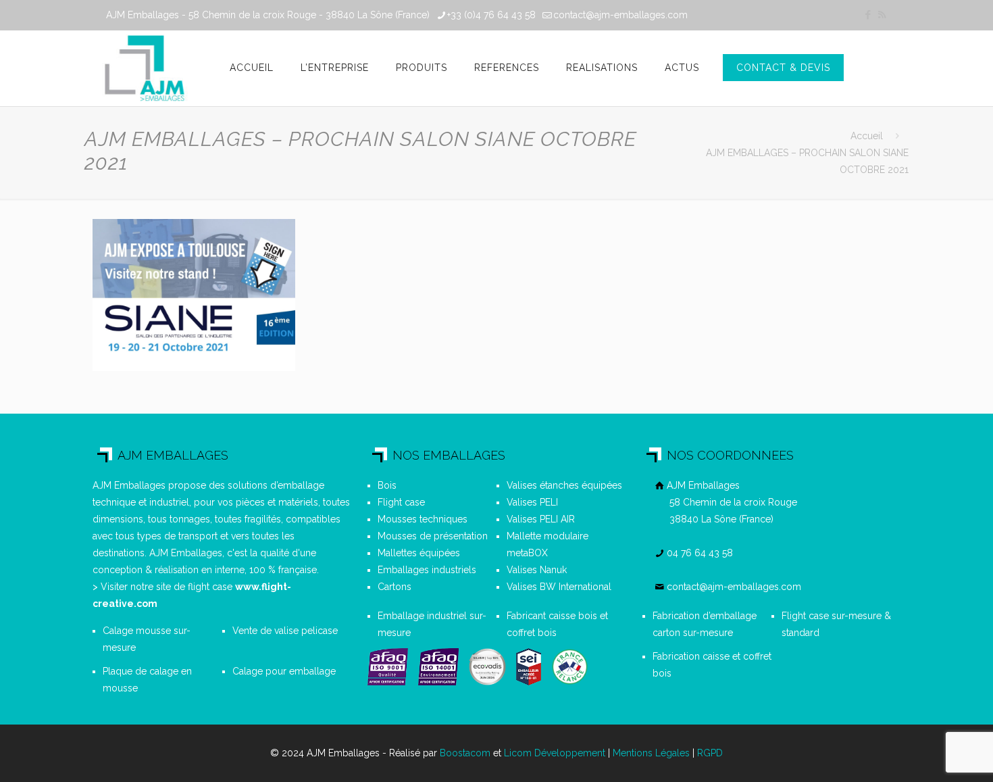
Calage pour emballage (284, 671)
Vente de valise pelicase (285, 630)
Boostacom (465, 753)
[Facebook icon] (868, 15)
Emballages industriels (427, 569)
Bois (387, 485)
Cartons (394, 586)
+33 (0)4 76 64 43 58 (491, 14)
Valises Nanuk (537, 569)
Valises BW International (559, 586)
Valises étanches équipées (564, 485)
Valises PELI (532, 502)
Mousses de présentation (433, 536)
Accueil (866, 135)
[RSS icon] (882, 15)
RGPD (710, 753)
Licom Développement (554, 753)
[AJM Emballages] (144, 68)
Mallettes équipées (419, 552)
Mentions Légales (651, 753)
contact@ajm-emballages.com (620, 14)
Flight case (401, 502)
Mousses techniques (422, 519)
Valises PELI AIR (541, 519)
